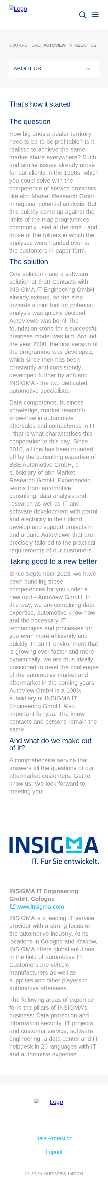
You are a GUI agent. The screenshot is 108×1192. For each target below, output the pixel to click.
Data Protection (54, 1138)
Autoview (55, 45)
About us (85, 45)
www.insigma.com (40, 906)
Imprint (54, 1152)
